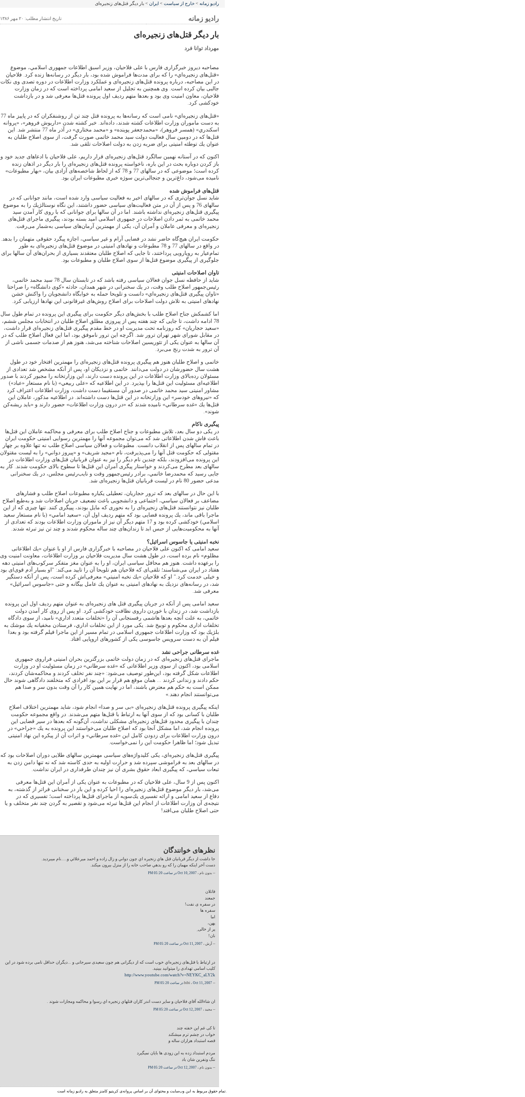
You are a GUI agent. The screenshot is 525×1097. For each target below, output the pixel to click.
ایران (154, 3)
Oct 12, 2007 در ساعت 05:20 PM (177, 1009)
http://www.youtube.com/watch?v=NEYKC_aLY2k (170, 974)
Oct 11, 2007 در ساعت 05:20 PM (178, 944)
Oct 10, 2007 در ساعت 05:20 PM (172, 873)
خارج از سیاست (179, 3)
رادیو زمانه (209, 3)
